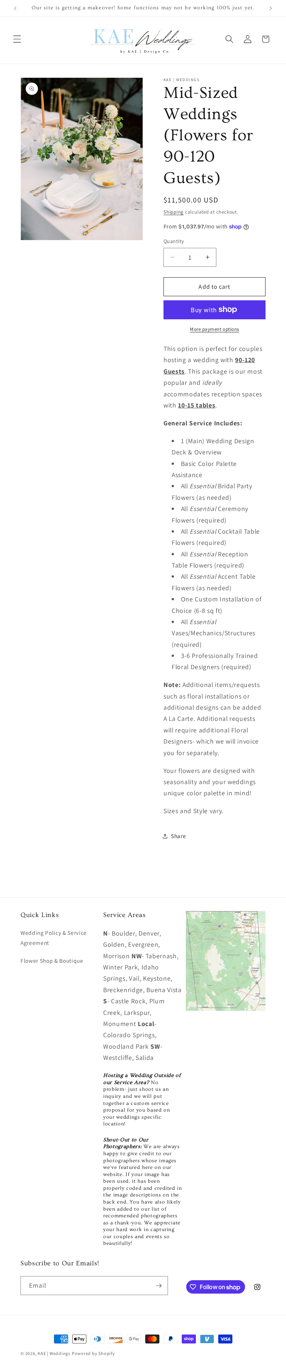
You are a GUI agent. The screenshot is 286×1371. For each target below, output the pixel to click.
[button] (17, 39)
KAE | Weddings (54, 1353)
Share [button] (178, 836)
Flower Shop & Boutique (51, 960)
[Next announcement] (271, 8)
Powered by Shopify (93, 1353)
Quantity (173, 241)
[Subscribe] (159, 1285)
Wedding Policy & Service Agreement (53, 937)
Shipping (173, 212)
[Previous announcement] (15, 8)
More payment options (214, 329)
